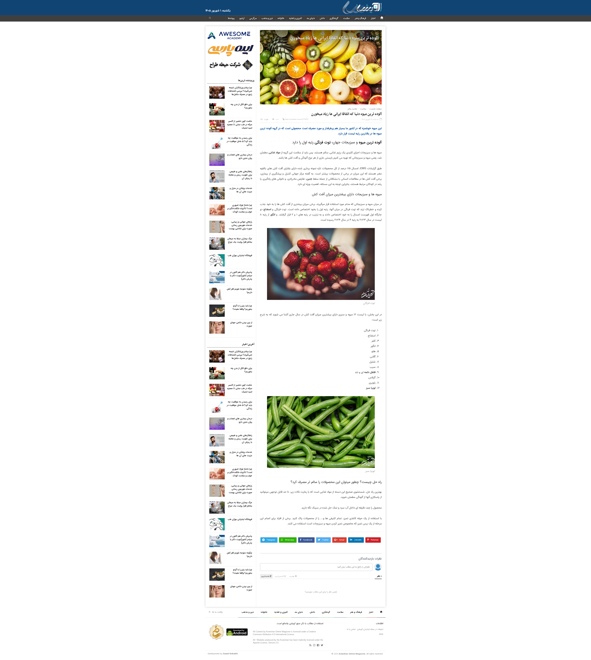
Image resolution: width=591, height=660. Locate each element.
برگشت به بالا (217, 612)
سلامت (346, 18)
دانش (322, 18)
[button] (210, 18)
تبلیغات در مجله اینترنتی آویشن (370, 629)
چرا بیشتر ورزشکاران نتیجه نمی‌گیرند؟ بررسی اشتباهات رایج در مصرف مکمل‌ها (240, 91)
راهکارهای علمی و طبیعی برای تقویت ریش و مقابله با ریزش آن (240, 175)
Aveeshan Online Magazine (352, 654)
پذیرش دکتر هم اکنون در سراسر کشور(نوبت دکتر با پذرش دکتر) (241, 275)
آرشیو (241, 18)
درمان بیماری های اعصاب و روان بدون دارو (239, 156)
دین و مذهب (267, 18)
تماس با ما (351, 629)
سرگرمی (253, 18)
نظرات (266, 119)
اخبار (373, 18)
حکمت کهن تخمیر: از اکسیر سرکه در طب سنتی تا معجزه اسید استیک (239, 124)
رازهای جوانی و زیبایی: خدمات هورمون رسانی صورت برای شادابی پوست (240, 225)
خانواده (281, 18)
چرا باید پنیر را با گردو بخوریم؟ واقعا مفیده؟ (242, 307)
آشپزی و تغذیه (295, 18)
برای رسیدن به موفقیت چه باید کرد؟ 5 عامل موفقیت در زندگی (239, 141)
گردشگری (334, 18)
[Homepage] (381, 18)
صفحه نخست (375, 109)
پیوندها (231, 18)
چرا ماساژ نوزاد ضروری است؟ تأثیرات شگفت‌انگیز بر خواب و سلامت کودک (239, 208)
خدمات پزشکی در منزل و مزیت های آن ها (241, 190)
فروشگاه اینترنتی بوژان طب (240, 255)
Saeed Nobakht (230, 653)
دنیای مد (311, 18)
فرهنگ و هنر (360, 18)
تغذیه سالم (352, 109)
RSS (381, 634)
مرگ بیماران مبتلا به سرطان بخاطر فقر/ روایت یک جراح (239, 240)
